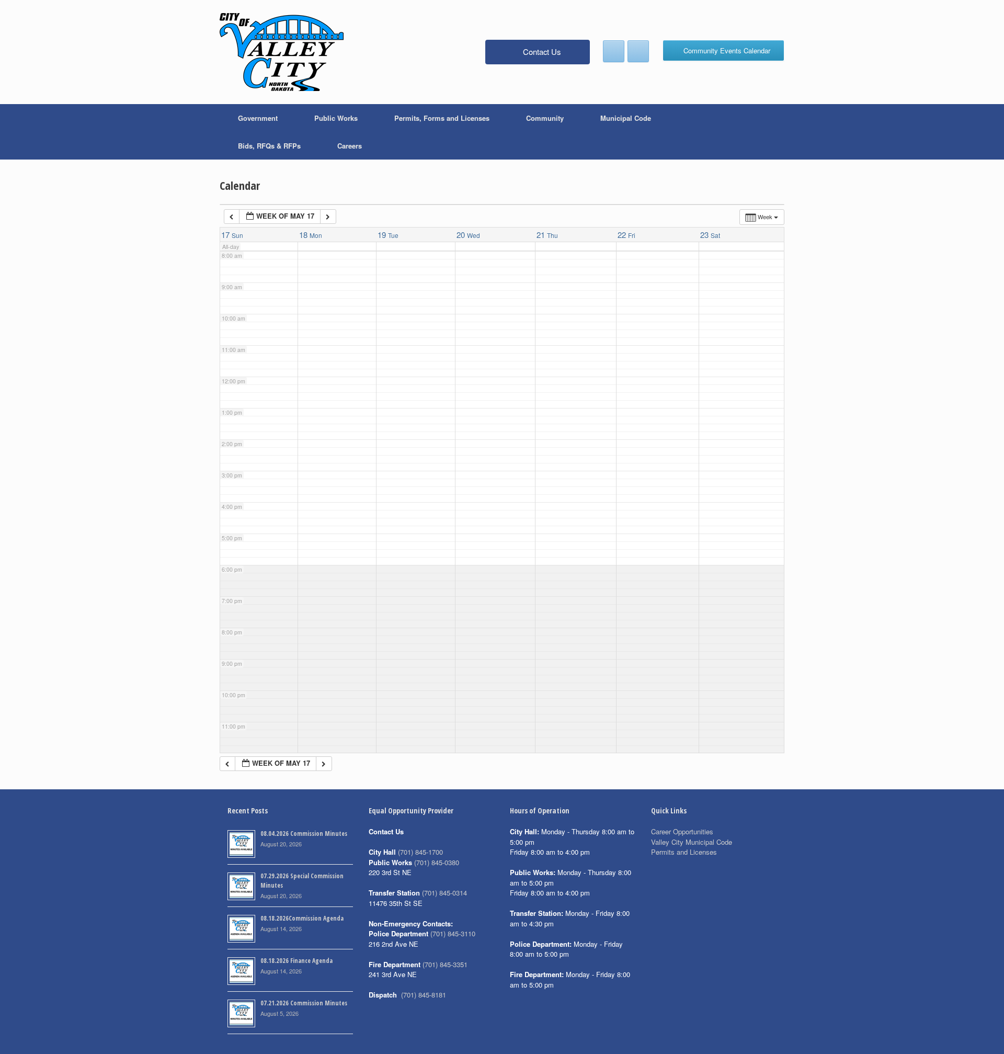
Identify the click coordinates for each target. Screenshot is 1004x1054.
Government (258, 118)
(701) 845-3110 (452, 933)
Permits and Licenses (684, 852)
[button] (769, 132)
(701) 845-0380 (436, 862)
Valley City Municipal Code (691, 842)
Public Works (336, 118)
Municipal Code (625, 118)
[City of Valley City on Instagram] (638, 51)
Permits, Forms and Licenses (441, 118)
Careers (349, 146)
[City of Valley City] (282, 52)
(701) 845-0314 (444, 893)
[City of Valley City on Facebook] (613, 51)
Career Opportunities (682, 831)
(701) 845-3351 (445, 964)
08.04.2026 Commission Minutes (303, 833)
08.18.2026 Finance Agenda (296, 960)
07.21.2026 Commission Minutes (303, 1003)
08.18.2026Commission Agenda (302, 918)
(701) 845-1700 (420, 852)
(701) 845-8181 (423, 995)
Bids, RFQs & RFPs (269, 146)
